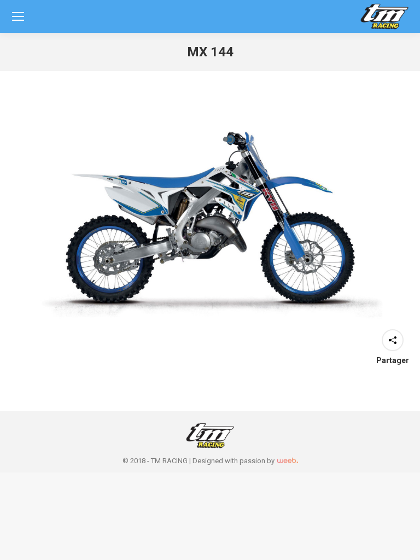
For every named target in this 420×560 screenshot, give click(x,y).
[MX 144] (210, 217)
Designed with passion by (234, 461)
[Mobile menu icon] (18, 16)
